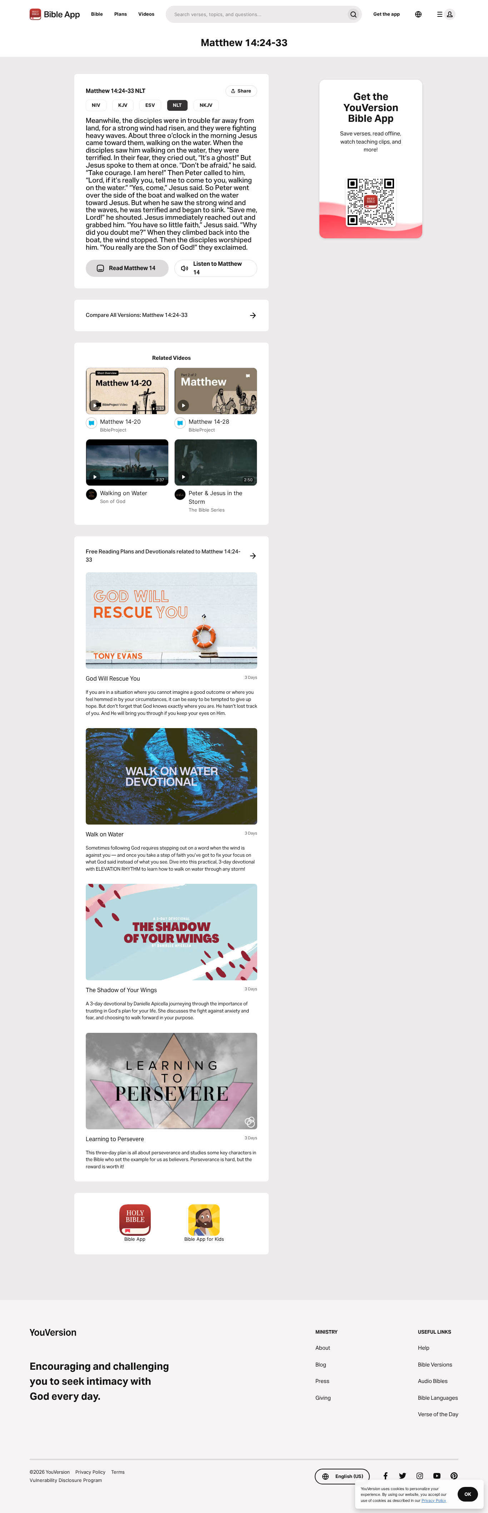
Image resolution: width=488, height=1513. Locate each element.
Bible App (134, 1239)
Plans (120, 14)
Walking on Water (131, 493)
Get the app (386, 14)
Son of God (112, 501)
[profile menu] (444, 14)
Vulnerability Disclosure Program (66, 1480)
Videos (146, 14)
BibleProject (113, 430)
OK (467, 1494)
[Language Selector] (418, 14)
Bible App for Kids (204, 1239)
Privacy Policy (90, 1472)
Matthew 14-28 (216, 421)
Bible (97, 14)
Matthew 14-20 (128, 421)
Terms (118, 1472)
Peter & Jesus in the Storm (215, 497)
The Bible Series (207, 510)
